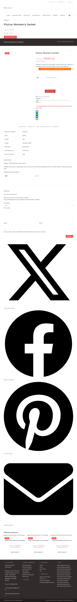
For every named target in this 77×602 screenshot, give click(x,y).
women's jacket (62, 586)
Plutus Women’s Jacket (67, 41)
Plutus (40, 102)
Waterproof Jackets (15, 538)
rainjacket (66, 578)
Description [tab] (31, 126)
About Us (48, 600)
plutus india (62, 574)
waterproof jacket (60, 582)
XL (38, 176)
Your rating (7, 203)
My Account (43, 569)
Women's (43, 98)
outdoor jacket (67, 571)
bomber (58, 565)
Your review (7, 208)
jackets (60, 569)
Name (6, 223)
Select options (15, 552)
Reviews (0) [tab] (55, 126)
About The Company (45, 576)
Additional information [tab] (44, 126)
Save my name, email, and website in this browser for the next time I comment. (25, 232)
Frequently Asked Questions (47, 582)
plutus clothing (51, 100)
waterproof (66, 580)
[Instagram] (6, 2)
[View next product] (72, 51)
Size (37, 77)
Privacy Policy (60, 600)
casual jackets (62, 567)
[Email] (54, 119)
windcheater (59, 584)
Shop (41, 567)
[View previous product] (69, 51)
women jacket (68, 586)
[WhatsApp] (54, 114)
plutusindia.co (10, 600)
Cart (41, 571)
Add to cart (50, 91)
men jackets (61, 571)
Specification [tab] (22, 126)
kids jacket (64, 569)
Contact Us (42, 578)
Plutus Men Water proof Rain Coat (62, 540)
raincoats (62, 578)
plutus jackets (59, 100)
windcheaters (64, 584)
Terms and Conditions (68, 600)
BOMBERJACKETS (63, 565)
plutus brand (59, 572)
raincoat (58, 578)
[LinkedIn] (54, 116)
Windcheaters (38, 538)
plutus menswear (60, 576)
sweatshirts (66, 100)
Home (41, 565)
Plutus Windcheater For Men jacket (15, 540)
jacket (58, 569)
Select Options (10, 37)
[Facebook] (4, 2)
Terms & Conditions (45, 580)
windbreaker (66, 582)
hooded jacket (67, 567)
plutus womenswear (68, 576)
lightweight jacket (43, 100)
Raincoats (62, 538)
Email (41, 223)
